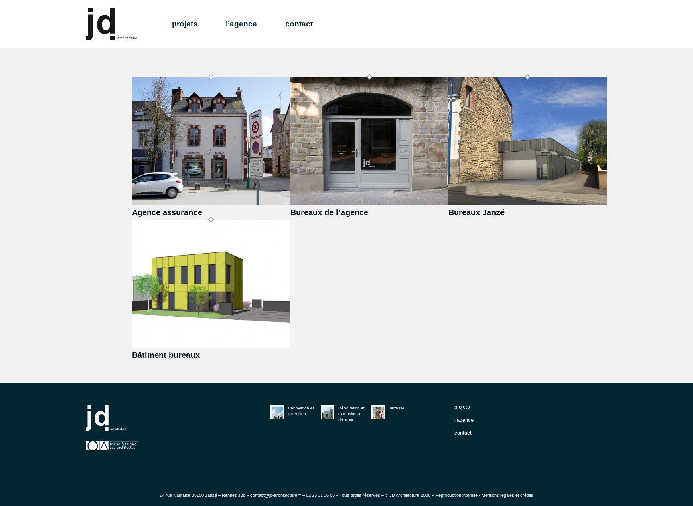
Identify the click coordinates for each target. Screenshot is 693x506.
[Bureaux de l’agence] (369, 203)
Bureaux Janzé (476, 212)
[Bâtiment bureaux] (211, 346)
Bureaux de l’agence (329, 212)
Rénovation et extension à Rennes (351, 413)
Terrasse (397, 408)
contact (463, 433)
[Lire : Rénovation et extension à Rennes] (327, 412)
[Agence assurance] (211, 203)
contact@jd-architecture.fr (275, 495)
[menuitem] (199, 24)
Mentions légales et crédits (507, 495)
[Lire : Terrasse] (378, 412)
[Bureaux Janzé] (527, 203)
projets (462, 407)
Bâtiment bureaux (166, 355)
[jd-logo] (111, 24)
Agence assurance (167, 212)
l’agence (464, 420)
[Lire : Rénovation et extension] (277, 412)
